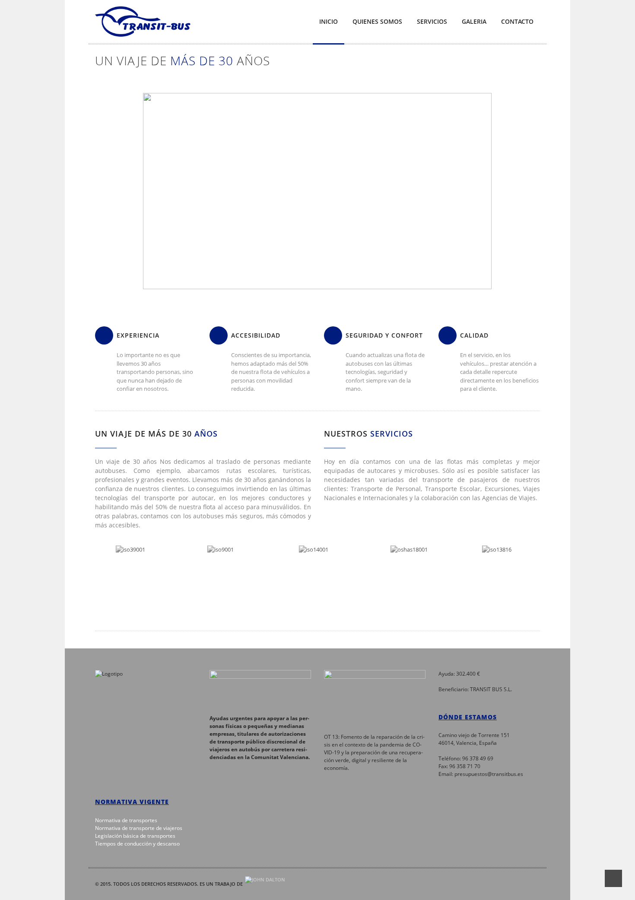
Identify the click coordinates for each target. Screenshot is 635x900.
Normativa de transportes (126, 820)
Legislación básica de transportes (135, 835)
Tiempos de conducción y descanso (137, 843)
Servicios (432, 21)
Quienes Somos (377, 21)
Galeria (474, 21)
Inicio (328, 21)
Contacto (517, 21)
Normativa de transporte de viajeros (138, 828)
